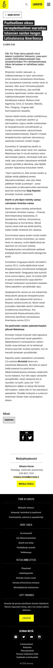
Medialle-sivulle (26, 484)
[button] (48, 4)
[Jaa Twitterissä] (30, 437)
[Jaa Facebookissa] (23, 437)
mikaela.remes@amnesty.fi (26, 477)
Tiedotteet (9, 420)
